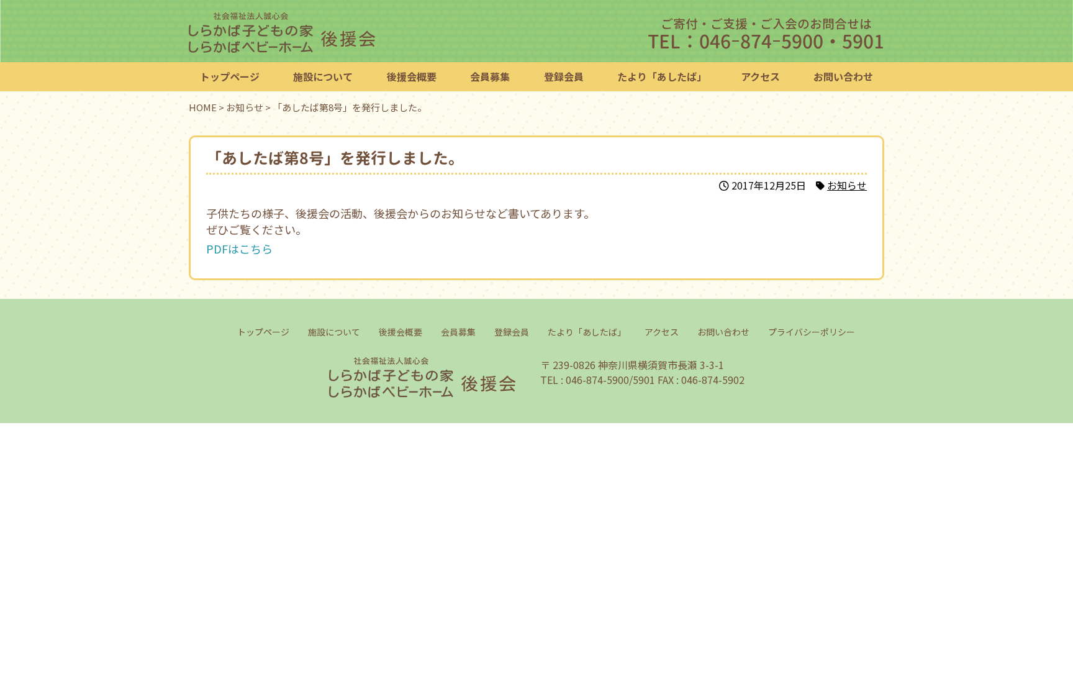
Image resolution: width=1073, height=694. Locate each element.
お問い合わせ (843, 76)
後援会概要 (412, 76)
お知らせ (847, 185)
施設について (323, 76)
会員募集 (490, 76)
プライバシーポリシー (810, 332)
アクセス (760, 76)
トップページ (230, 76)
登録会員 (564, 76)
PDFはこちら (239, 248)
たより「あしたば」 (662, 76)
